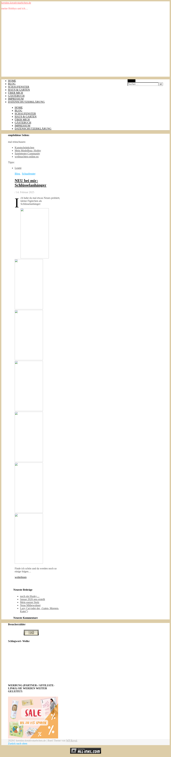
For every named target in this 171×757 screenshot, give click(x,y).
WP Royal (71, 740)
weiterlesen (21, 577)
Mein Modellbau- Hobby (28, 150)
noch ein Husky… (29, 596)
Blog (12, 83)
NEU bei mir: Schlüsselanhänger (30, 182)
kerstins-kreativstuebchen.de (16, 2)
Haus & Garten (19, 89)
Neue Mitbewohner (30, 605)
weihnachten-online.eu (27, 156)
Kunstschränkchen (24, 147)
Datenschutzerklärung (26, 101)
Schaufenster (18, 86)
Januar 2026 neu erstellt (32, 599)
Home (12, 80)
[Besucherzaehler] (31, 634)
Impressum (16, 98)
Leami (18, 168)
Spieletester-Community (27, 153)
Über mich (15, 92)
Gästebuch (16, 95)
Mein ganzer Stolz (29, 602)
